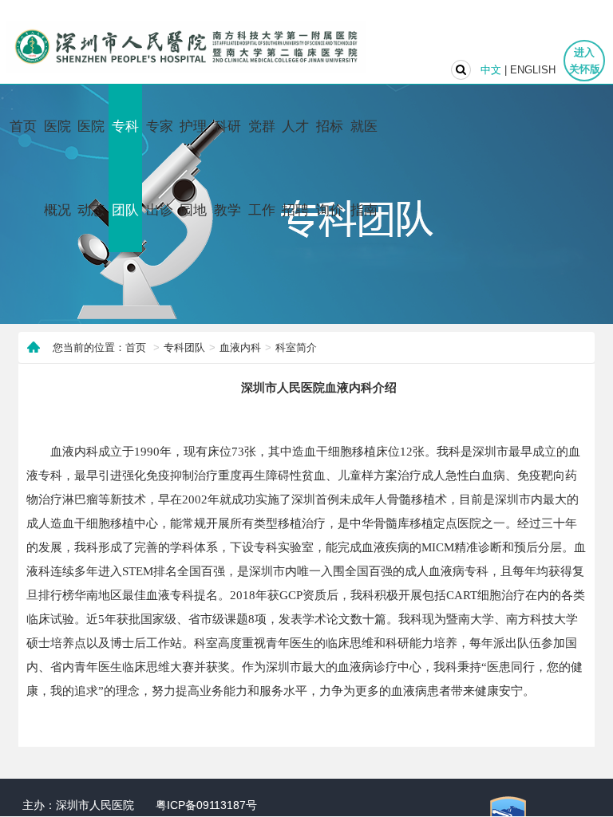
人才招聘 (295, 168)
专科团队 (125, 168)
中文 (491, 70)
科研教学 (227, 168)
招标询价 (329, 168)
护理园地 (193, 168)
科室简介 (296, 347)
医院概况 (57, 168)
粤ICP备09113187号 (206, 805)
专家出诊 (159, 168)
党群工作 (261, 168)
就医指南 (364, 168)
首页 (23, 126)
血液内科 (240, 347)
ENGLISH (533, 70)
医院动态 (91, 168)
